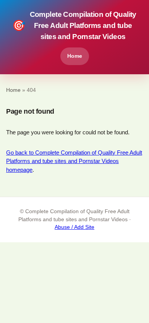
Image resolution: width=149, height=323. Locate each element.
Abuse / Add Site (74, 227)
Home (74, 56)
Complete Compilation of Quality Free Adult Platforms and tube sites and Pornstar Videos (74, 25)
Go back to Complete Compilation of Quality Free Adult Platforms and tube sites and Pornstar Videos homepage (74, 161)
